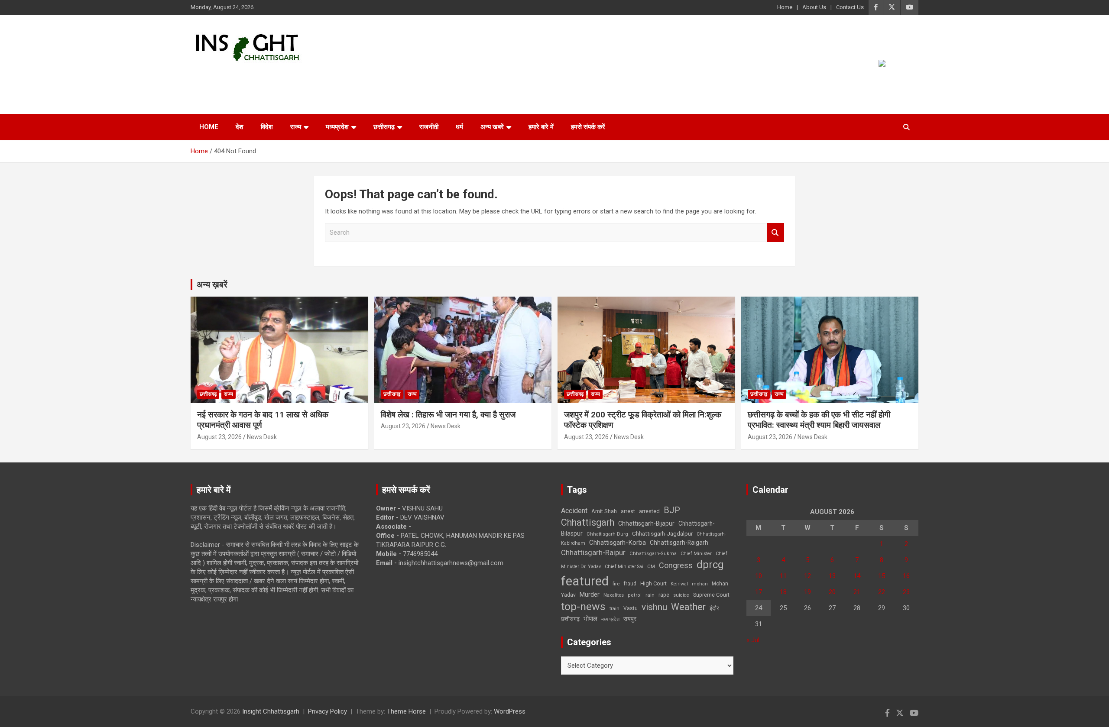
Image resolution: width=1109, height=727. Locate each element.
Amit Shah (604, 511)
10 (758, 576)
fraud (629, 584)
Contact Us (850, 7)
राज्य (295, 127)
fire (616, 584)
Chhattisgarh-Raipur (593, 552)
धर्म (459, 127)
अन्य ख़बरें (212, 284)
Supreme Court (711, 594)
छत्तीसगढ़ (384, 127)
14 (856, 576)
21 (856, 592)
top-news (583, 606)
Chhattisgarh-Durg (607, 534)
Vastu (630, 608)
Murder (590, 594)
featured (585, 581)
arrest (628, 511)
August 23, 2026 (219, 436)
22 (881, 592)
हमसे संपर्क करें (588, 127)
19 (807, 592)
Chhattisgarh (587, 522)
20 (832, 592)
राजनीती (428, 127)
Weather (688, 606)
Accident (574, 511)
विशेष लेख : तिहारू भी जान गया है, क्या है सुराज (448, 415)
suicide (681, 595)
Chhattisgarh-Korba (617, 542)
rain (650, 595)
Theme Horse (406, 711)
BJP (672, 510)
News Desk (262, 436)
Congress (676, 565)
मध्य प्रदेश (610, 619)
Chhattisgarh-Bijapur (646, 523)
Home (784, 7)
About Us (814, 7)
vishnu (654, 607)
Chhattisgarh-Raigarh (679, 542)
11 (783, 576)
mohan (700, 584)
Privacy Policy (327, 711)
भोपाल (590, 619)
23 (906, 592)
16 (906, 576)
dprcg (710, 565)
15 (881, 576)
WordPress (509, 711)
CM (651, 566)
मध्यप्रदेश (337, 127)
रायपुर (629, 618)
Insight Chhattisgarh (269, 76)
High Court (653, 583)
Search (775, 232)
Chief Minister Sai (624, 566)
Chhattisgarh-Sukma (653, 553)
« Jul (752, 640)
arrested (649, 511)
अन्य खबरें (492, 127)
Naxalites (613, 595)
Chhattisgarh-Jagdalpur (662, 533)
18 (783, 592)
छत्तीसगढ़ (570, 619)
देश (239, 127)
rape (663, 594)
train (614, 608)
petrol (635, 595)
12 (807, 576)
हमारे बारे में (541, 127)
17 (758, 592)
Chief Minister (696, 553)
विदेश (267, 127)
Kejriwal (679, 584)
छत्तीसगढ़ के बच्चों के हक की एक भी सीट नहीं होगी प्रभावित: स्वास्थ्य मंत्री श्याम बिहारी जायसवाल (819, 420)
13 (832, 576)
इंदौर (714, 608)
